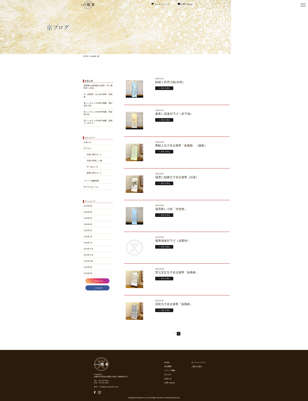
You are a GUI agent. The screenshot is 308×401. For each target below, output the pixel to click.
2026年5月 (88, 218)
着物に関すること (94, 173)
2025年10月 (88, 261)
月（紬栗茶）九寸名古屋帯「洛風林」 (98, 95)
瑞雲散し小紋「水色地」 (171, 209)
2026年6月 (88, 212)
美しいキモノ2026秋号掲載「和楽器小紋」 (98, 113)
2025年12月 (88, 249)
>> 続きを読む (164, 88)
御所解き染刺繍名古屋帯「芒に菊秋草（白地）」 (98, 86)
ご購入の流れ (197, 366)
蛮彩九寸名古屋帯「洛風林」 (174, 304)
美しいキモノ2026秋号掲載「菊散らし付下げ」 (98, 122)
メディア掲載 (169, 370)
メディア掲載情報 (91, 181)
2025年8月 (88, 273)
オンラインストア (162, 4)
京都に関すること (94, 154)
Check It (98, 288)
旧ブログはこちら (91, 187)
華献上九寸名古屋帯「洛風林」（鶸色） (181, 145)
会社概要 (167, 366)
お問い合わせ (186, 4)
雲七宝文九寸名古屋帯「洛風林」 (177, 272)
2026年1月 (88, 243)
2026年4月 (88, 224)
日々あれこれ (92, 167)
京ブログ (87, 148)
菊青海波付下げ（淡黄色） (172, 240)
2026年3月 (88, 230)
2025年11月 (88, 255)
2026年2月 (88, 237)
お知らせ (87, 142)
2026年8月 (88, 206)
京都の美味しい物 (94, 161)
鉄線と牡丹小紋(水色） (170, 82)
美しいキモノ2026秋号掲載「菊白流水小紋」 (98, 104)
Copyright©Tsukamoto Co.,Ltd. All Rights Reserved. (146, 398)
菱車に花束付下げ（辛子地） (174, 113)
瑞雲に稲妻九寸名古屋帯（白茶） (177, 177)
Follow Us (98, 281)
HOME (86, 56)
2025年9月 (88, 267)
